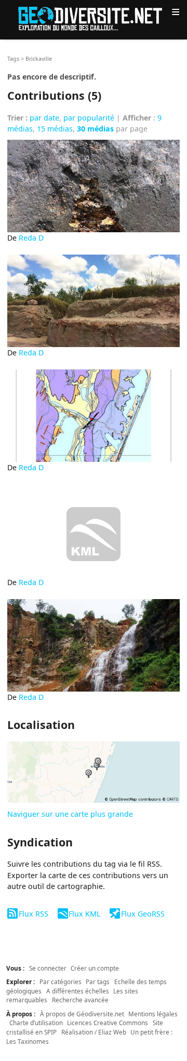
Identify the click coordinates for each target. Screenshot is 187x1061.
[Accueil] (93, 18)
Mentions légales (153, 1014)
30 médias (95, 129)
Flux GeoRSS (142, 914)
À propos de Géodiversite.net (82, 1014)
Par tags (98, 981)
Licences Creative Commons (107, 1022)
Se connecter (47, 968)
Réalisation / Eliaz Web (93, 1032)
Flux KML (84, 914)
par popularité (88, 118)
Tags (13, 58)
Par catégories (60, 981)
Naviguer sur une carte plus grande (70, 814)
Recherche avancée (80, 1000)
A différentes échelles (77, 991)
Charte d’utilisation (36, 1022)
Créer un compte (95, 968)
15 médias (55, 129)
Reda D (31, 238)
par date (44, 118)
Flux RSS (33, 914)
